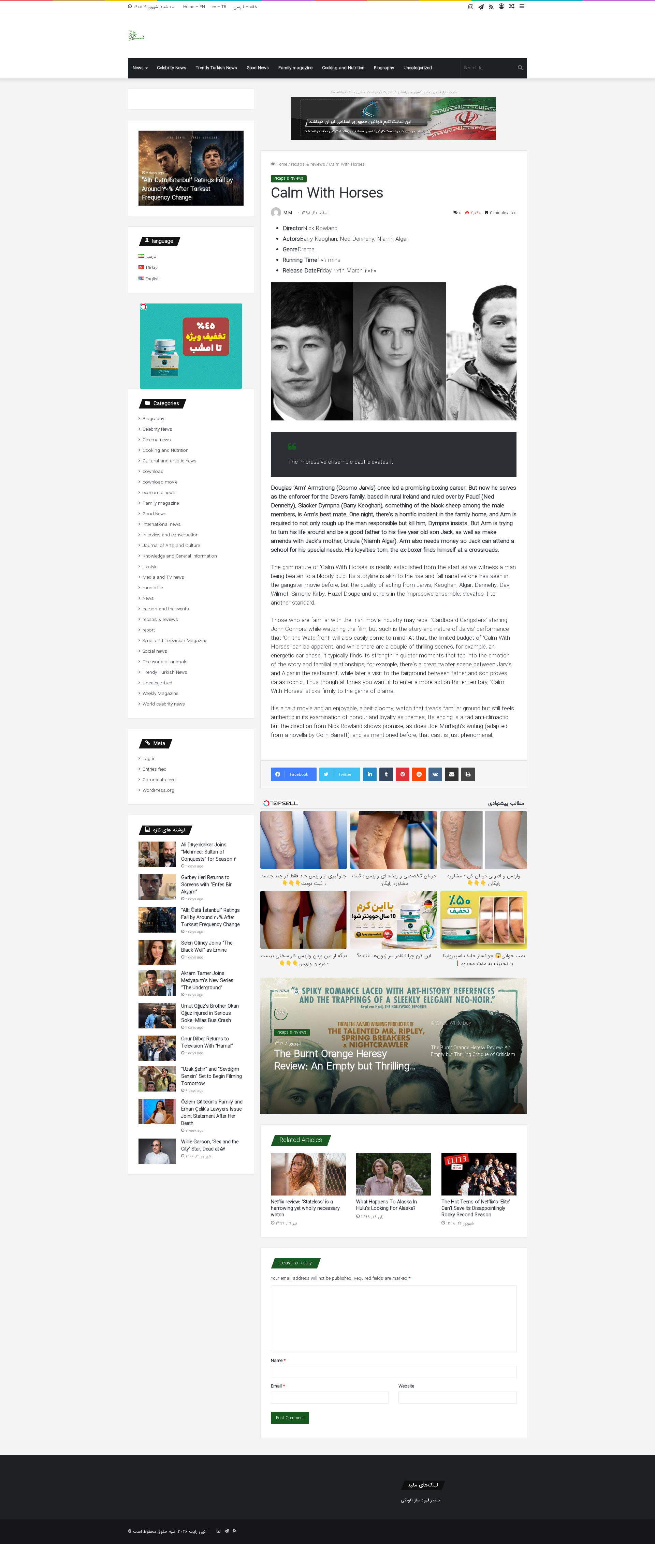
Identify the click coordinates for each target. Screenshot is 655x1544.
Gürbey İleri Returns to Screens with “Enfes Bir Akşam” (206, 885)
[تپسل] (143, 306)
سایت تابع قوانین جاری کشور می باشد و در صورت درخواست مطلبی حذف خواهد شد (393, 92)
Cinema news (157, 440)
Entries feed (154, 769)
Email (278, 1386)
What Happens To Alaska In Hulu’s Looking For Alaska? (386, 1205)
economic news (159, 492)
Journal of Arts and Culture (171, 545)
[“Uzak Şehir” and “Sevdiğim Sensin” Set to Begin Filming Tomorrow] (157, 1079)
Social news (155, 651)
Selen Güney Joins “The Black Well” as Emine (213, 193)
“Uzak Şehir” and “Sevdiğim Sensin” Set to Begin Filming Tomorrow (211, 1076)
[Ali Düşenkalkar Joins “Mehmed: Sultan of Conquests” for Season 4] (157, 854)
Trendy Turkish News (216, 68)
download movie (160, 482)
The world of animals (165, 662)
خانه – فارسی (245, 7)
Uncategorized (418, 68)
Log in (149, 758)
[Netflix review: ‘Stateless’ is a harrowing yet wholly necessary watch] (308, 1174)
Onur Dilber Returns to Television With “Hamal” (207, 1042)
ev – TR (219, 7)
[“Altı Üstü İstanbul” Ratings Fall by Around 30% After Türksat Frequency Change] (157, 920)
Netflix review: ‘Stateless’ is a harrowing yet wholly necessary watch (305, 1208)
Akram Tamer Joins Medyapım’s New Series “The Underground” (207, 981)
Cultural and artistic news (169, 461)
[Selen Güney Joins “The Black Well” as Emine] (157, 952)
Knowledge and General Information (180, 556)
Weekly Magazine (160, 693)
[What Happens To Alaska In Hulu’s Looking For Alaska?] (393, 1174)
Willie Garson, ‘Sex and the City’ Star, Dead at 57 (209, 1145)
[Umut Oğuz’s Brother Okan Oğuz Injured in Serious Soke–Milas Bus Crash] (157, 1015)
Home (281, 164)
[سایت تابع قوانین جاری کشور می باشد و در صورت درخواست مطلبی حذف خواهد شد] (393, 118)
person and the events (166, 609)
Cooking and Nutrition (343, 68)
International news (162, 524)
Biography (384, 68)
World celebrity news (164, 704)
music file (153, 588)
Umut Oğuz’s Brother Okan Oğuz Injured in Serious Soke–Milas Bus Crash (210, 1013)
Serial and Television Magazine (175, 640)
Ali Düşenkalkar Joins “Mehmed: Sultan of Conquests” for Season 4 (208, 852)
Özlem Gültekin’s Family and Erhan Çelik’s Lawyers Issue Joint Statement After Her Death (212, 1112)
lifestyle (150, 566)
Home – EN (194, 7)
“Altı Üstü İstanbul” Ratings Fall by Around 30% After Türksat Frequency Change (210, 918)
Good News (258, 68)
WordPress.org (158, 790)
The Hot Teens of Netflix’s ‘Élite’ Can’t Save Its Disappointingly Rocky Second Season (475, 1208)
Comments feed (159, 780)
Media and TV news (163, 577)
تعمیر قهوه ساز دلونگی (420, 1500)
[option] (393, 1046)
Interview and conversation (171, 535)
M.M (287, 213)
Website (406, 1386)
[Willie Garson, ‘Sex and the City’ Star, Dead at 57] (157, 1151)
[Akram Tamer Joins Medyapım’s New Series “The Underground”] (157, 983)
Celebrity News (171, 68)
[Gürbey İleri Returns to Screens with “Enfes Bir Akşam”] (157, 887)
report (149, 630)
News (138, 68)
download (153, 471)
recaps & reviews (308, 164)
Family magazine (295, 68)
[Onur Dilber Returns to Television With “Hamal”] (157, 1048)
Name (278, 1360)
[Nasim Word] (136, 36)
